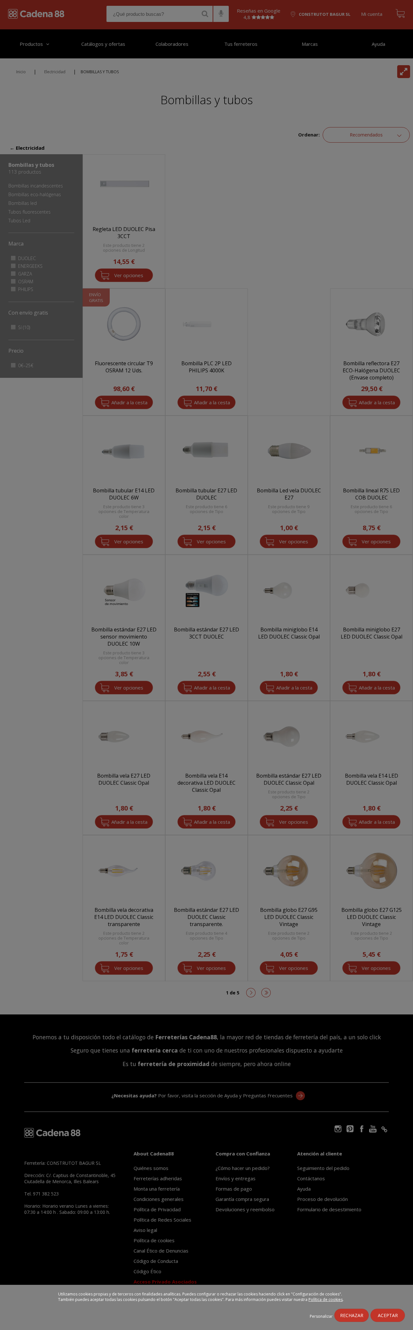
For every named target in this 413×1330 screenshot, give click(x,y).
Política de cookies (325, 1299)
